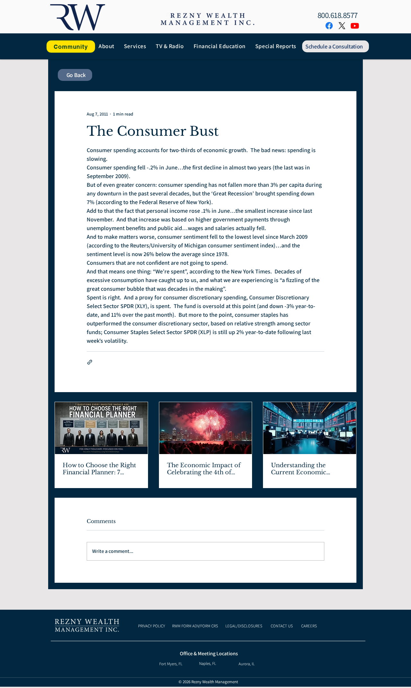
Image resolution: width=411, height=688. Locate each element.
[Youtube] (355, 25)
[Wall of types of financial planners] (101, 428)
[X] (342, 25)
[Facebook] (329, 25)
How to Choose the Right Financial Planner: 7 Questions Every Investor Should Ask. (100, 469)
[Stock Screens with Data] (309, 428)
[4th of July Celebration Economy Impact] (205, 428)
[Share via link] (90, 362)
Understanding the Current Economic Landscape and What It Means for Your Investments (304, 469)
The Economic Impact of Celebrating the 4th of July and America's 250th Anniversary (203, 469)
